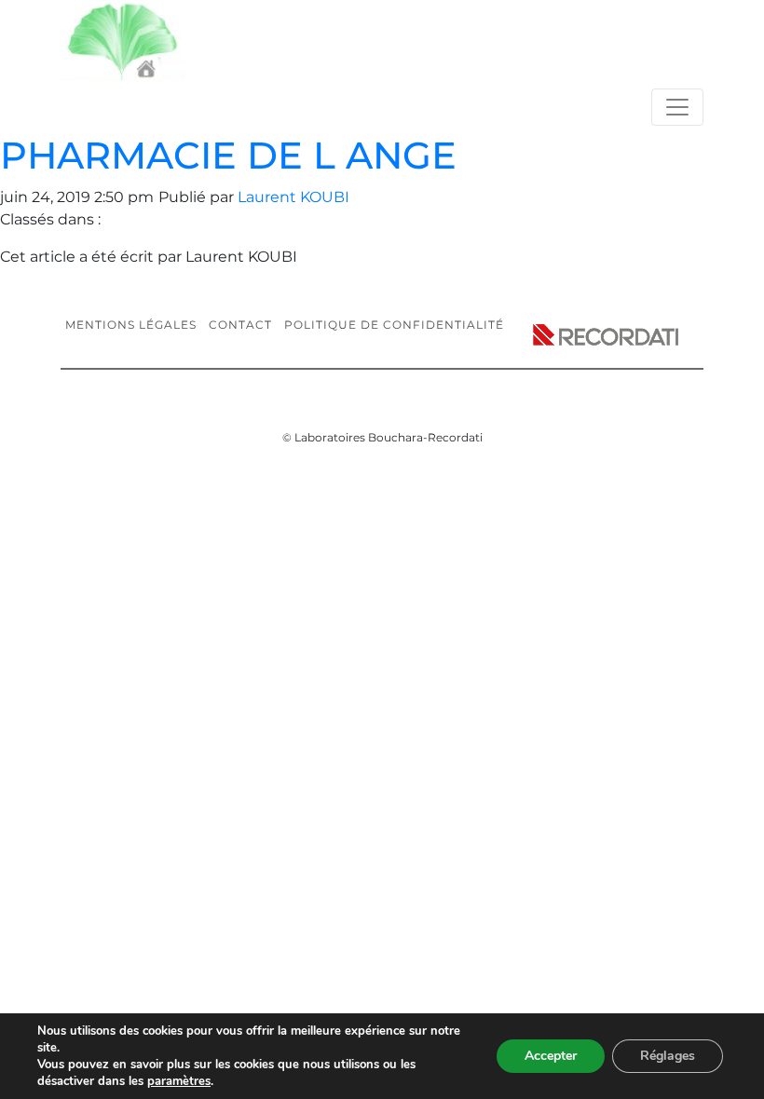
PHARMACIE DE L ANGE (228, 155)
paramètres (179, 1081)
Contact (240, 325)
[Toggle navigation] (677, 107)
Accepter (551, 1056)
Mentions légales (131, 325)
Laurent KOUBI (293, 197)
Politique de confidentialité (394, 325)
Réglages (667, 1056)
